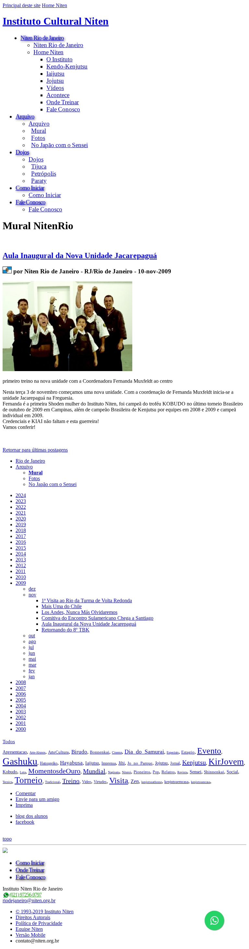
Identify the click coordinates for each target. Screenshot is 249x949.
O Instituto (59, 59)
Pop (156, 772)
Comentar (26, 793)
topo (7, 839)
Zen (135, 781)
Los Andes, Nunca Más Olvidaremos (79, 612)
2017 (21, 536)
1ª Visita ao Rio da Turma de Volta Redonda (87, 600)
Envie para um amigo (37, 799)
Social (232, 771)
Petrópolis (43, 173)
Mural (38, 130)
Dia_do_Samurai (144, 751)
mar (32, 665)
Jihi (121, 763)
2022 (21, 507)
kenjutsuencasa (200, 782)
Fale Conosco (63, 109)
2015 (21, 548)
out (32, 635)
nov (32, 594)
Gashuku (20, 761)
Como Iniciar (30, 187)
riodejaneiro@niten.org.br (29, 900)
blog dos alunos (32, 816)
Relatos (168, 771)
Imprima (24, 805)
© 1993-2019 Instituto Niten (45, 911)
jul (31, 647)
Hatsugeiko (48, 763)
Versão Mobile (30, 935)
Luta (23, 772)
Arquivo (25, 116)
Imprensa (108, 763)
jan (32, 676)
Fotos (38, 137)
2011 (21, 571)
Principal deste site (22, 5)
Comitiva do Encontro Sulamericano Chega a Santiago (97, 618)
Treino (70, 780)
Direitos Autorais (33, 917)
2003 (21, 711)
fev (32, 670)
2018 (21, 530)
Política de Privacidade (39, 923)
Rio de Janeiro (30, 461)
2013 (21, 559)
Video (86, 782)
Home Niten (54, 5)
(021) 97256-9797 (25, 894)
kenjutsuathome (151, 782)
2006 (21, 694)
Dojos (22, 152)
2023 (21, 501)
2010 (21, 577)
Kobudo (10, 771)
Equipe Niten (29, 929)
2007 (21, 688)
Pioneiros (142, 771)
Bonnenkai (99, 752)
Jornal (175, 763)
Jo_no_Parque (139, 763)
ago (32, 641)
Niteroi (126, 772)
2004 (21, 705)
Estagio (188, 752)
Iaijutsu (55, 73)
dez (32, 589)
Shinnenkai (214, 771)
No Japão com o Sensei (59, 145)
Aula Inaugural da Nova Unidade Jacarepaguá (80, 255)
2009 (21, 583)
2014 (21, 553)
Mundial (94, 771)
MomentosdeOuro (54, 771)
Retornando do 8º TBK (65, 629)
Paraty (39, 180)
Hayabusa (71, 763)
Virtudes (100, 782)
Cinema (117, 752)
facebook (25, 822)
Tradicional (52, 782)
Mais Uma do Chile (62, 606)
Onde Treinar (62, 102)
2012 (21, 565)
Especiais (173, 752)
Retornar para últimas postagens (35, 450)
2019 (21, 524)
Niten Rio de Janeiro (42, 37)
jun (32, 653)
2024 (21, 495)
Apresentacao (15, 752)
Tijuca (38, 166)
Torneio (28, 780)
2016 (21, 542)
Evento (209, 750)
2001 (21, 723)
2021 (21, 513)
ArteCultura (58, 752)
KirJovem (226, 762)
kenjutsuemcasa (176, 782)
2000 (21, 729)
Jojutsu (55, 80)
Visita (118, 780)
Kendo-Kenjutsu (67, 66)
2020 (21, 518)
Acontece (57, 95)
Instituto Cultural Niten (56, 21)
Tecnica (7, 782)
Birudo (79, 752)
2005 (21, 700)
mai (32, 659)
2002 (21, 717)
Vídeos (55, 87)
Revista (182, 772)
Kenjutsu (194, 762)
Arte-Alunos (37, 752)
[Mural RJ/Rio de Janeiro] (7, 271)
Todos (9, 741)
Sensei (195, 771)
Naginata (113, 772)
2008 (21, 682)
